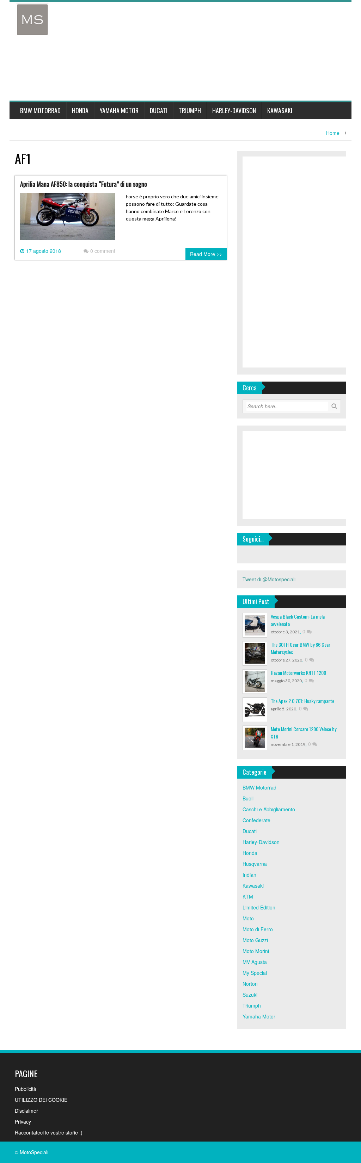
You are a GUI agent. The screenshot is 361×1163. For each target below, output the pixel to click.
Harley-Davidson (234, 110)
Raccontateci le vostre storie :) (48, 1132)
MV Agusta (255, 961)
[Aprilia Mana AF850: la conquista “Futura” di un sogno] (67, 219)
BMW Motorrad (40, 110)
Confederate (256, 820)
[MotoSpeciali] (32, 19)
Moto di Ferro (258, 929)
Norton (250, 983)
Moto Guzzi (255, 940)
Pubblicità (25, 1088)
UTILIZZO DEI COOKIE (41, 1099)
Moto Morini (256, 950)
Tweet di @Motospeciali (269, 579)
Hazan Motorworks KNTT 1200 (298, 672)
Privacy (23, 1121)
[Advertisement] (193, 51)
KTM (248, 896)
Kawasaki (279, 110)
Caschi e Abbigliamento (269, 809)
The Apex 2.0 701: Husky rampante (302, 700)
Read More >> (206, 253)
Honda (80, 110)
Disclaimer (26, 1110)
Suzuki (250, 994)
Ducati (158, 110)
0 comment (102, 250)
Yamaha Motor (119, 110)
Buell (248, 798)
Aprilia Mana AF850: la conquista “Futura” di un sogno (83, 183)
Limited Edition (259, 907)
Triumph (190, 110)
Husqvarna (255, 863)
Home (332, 132)
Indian (249, 874)
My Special (255, 972)
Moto (248, 918)
